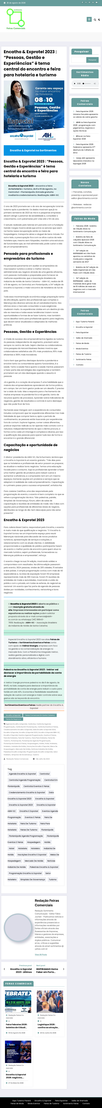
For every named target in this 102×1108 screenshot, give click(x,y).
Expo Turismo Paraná (85, 321)
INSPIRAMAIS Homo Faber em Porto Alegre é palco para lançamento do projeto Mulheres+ (47, 971)
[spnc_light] (99, 19)
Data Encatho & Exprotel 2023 (44, 730)
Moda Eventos (82, 348)
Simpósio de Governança (22, 755)
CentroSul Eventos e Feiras (48, 727)
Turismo (36, 755)
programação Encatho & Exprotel (40, 752)
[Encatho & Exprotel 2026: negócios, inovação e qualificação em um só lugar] (18, 1051)
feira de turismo (24, 738)
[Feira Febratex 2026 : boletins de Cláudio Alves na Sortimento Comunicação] (18, 1001)
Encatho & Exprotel (13, 715)
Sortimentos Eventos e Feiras (34, 642)
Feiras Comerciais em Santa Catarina (40, 715)
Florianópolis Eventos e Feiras (15, 743)
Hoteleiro (7, 746)
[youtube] (96, 2)
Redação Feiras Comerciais (17, 759)
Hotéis (41, 743)
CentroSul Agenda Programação (24, 780)
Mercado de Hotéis (23, 749)
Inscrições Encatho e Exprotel (38, 746)
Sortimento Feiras (83, 359)
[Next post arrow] (63, 969)
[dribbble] (89, 2)
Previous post (25, 966)
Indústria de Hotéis (19, 746)
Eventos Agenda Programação (31, 735)
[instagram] (93, 2)
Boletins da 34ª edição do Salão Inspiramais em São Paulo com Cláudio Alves (85, 270)
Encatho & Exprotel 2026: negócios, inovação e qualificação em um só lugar (16, 1076)
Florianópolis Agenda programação (36, 741)
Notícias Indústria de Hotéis (42, 749)
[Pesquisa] (95, 20)
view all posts (41, 955)
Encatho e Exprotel (11, 735)
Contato (79, 365)
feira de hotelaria (10, 738)
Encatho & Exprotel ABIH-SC (49, 732)
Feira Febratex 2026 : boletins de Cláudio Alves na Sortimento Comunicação (17, 1026)
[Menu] (89, 19)
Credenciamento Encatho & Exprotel (18, 730)
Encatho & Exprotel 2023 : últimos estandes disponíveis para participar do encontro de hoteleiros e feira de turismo (19, 971)
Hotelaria (53, 743)
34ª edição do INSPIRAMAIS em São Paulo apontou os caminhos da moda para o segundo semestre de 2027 (84, 256)
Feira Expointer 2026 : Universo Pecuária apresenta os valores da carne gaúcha (85, 114)
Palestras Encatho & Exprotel (15, 752)
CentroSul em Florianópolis (26, 727)
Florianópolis (16, 741)
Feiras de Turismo (28, 829)
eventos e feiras (50, 735)
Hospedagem (32, 743)
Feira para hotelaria (39, 738)
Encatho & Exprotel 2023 (20, 185)
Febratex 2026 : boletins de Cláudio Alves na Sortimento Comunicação (85, 229)
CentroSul (32, 724)
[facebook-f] (82, 2)
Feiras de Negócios (13, 719)
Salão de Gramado (84, 338)
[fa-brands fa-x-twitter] (86, 2)
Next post (40, 966)
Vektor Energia (30, 645)
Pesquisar (92, 60)
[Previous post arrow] (4, 969)
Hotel (47, 743)
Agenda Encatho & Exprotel (16, 724)
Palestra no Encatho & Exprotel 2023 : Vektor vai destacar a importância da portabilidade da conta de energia (33, 673)
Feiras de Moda (82, 343)
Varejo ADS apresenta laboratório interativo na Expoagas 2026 (84, 161)
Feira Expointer (82, 332)
